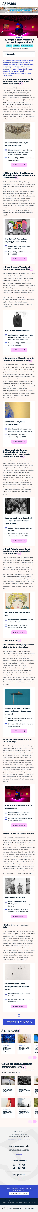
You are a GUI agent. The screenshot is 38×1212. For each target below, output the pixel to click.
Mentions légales (7, 1200)
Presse (4, 1202)
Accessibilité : (24, 1200)
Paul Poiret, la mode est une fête (17, 613)
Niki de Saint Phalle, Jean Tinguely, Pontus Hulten (16, 240)
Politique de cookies (21, 1202)
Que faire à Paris (15, 1208)
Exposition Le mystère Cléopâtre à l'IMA (15, 423)
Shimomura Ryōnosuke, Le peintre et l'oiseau (16, 144)
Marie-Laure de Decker (15, 897)
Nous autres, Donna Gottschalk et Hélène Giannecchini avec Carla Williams (18, 521)
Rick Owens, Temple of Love (17, 331)
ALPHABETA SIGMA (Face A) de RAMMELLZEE (18, 806)
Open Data (11, 1202)
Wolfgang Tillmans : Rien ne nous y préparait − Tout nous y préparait (18, 711)
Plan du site (32, 1202)
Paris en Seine (29, 1208)
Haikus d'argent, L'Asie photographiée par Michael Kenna (17, 986)
